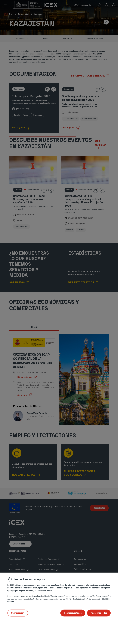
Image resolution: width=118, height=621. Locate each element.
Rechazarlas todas (73, 613)
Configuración (17, 613)
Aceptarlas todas (99, 613)
